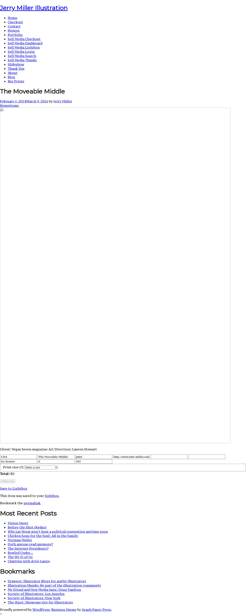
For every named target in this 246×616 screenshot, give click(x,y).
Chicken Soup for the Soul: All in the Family (43, 536)
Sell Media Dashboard (25, 43)
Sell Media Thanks (22, 60)
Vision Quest (18, 523)
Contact (14, 26)
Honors (14, 30)
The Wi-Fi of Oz (20, 557)
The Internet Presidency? (28, 548)
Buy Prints (16, 81)
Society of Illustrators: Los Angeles (36, 594)
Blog (11, 77)
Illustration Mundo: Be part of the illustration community (54, 585)
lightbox (52, 496)
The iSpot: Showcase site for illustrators (40, 602)
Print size (13, 467)
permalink (32, 503)
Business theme (63, 610)
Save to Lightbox (13, 488)
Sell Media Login (21, 52)
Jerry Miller (62, 101)
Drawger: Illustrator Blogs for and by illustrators (47, 581)
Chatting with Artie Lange (29, 561)
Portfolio (15, 35)
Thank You (16, 69)
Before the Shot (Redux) (27, 527)
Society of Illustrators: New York (34, 598)
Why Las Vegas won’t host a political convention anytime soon (58, 531)
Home (12, 18)
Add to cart (8, 481)
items (14, 105)
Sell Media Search (22, 56)
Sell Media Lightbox (24, 47)
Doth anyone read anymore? (30, 544)
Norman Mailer (20, 540)
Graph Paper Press (96, 610)
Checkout (15, 22)
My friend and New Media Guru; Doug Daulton (44, 590)
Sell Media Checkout (24, 39)
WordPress (41, 610)
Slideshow (16, 64)
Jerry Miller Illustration (34, 8)
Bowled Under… (20, 553)
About (12, 73)
